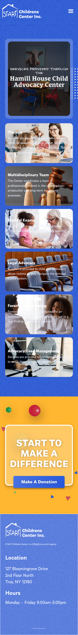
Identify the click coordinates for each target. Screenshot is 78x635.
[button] (70, 11)
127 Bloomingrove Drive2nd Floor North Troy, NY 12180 (26, 575)
